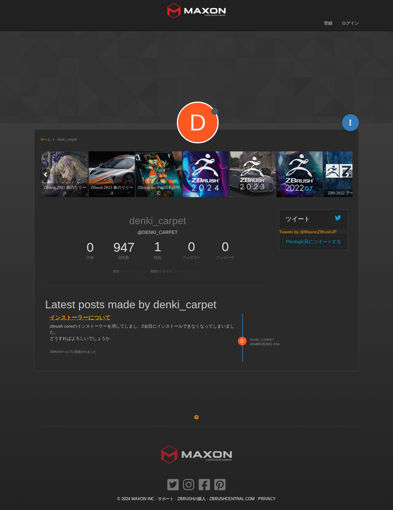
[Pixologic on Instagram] (188, 485)
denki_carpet (262, 339)
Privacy (267, 499)
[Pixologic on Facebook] (204, 485)
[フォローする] (337, 218)
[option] (64, 174)
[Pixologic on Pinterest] (220, 485)
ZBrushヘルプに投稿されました (73, 351)
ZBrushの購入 (191, 499)
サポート (166, 499)
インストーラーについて (80, 317)
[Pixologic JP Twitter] (173, 485)
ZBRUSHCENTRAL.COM (232, 499)
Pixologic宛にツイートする (313, 241)
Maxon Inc (142, 499)
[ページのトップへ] (196, 417)
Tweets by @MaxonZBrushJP (308, 231)
